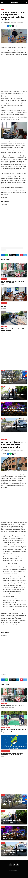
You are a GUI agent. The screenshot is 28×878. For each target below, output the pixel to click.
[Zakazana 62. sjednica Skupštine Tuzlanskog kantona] (14, 294)
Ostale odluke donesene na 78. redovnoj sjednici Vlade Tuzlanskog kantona (12, 754)
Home (2, 6)
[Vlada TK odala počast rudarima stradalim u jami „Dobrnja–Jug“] (14, 718)
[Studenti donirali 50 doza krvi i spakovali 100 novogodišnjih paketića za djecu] (14, 36)
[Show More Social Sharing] (15, 26)
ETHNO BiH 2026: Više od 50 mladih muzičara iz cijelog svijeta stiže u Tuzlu (13, 410)
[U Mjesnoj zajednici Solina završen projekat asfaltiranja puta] (14, 318)
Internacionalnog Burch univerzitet (9, 248)
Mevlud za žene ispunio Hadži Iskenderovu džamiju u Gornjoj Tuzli (12, 281)
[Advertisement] (14, 73)
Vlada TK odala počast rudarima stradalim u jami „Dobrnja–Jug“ (14, 730)
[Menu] (2, 2)
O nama (7, 868)
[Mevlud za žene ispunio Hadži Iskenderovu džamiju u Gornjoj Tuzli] (14, 270)
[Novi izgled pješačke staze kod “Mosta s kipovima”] (14, 425)
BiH (2, 9)
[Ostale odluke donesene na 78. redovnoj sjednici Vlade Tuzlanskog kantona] (14, 742)
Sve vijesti (4, 439)
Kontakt (19, 868)
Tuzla (3, 370)
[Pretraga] (26, 2)
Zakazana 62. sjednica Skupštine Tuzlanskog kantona (13, 305)
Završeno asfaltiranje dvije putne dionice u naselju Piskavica (13, 395)
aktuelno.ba (7, 22)
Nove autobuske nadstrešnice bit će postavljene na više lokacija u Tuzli (13, 378)
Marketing (13, 868)
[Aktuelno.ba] (14, 2)
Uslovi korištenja (14, 870)
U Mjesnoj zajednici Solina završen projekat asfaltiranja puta (13, 329)
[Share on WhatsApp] (10, 26)
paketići (20, 248)
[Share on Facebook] (8, 26)
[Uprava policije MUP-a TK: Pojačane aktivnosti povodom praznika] (14, 464)
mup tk (3, 674)
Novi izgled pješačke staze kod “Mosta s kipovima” (12, 427)
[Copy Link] (13, 26)
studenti (4, 250)
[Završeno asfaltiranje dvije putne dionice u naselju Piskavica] (14, 393)
